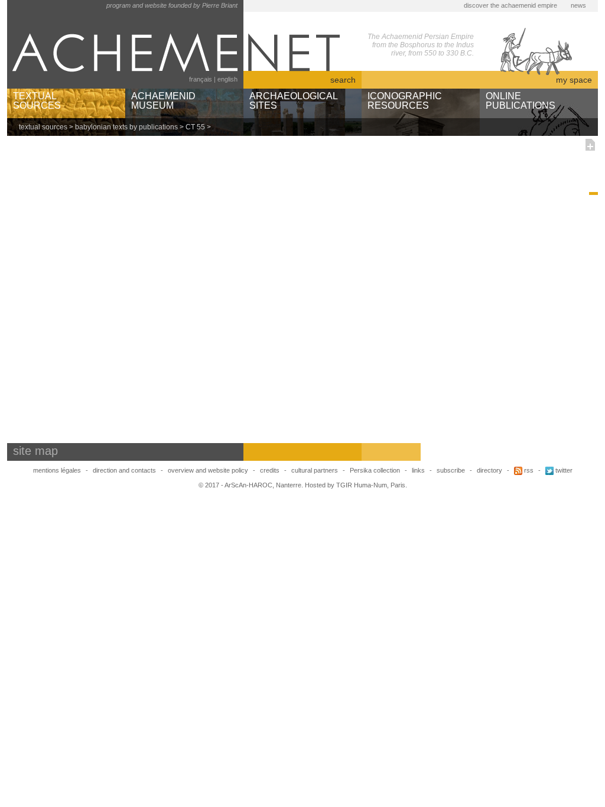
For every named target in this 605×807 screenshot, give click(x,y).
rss (528, 470)
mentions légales (57, 470)
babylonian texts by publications (126, 127)
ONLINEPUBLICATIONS (520, 100)
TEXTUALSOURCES (37, 100)
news (578, 5)
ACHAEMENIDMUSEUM (163, 100)
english (227, 79)
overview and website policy (208, 470)
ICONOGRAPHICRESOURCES (404, 100)
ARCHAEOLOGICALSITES (293, 100)
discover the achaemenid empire (510, 5)
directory (489, 470)
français (200, 79)
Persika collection (376, 470)
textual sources (43, 127)
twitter (563, 470)
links (418, 470)
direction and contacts (124, 470)
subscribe (451, 470)
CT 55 (195, 127)
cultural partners (314, 470)
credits (269, 470)
